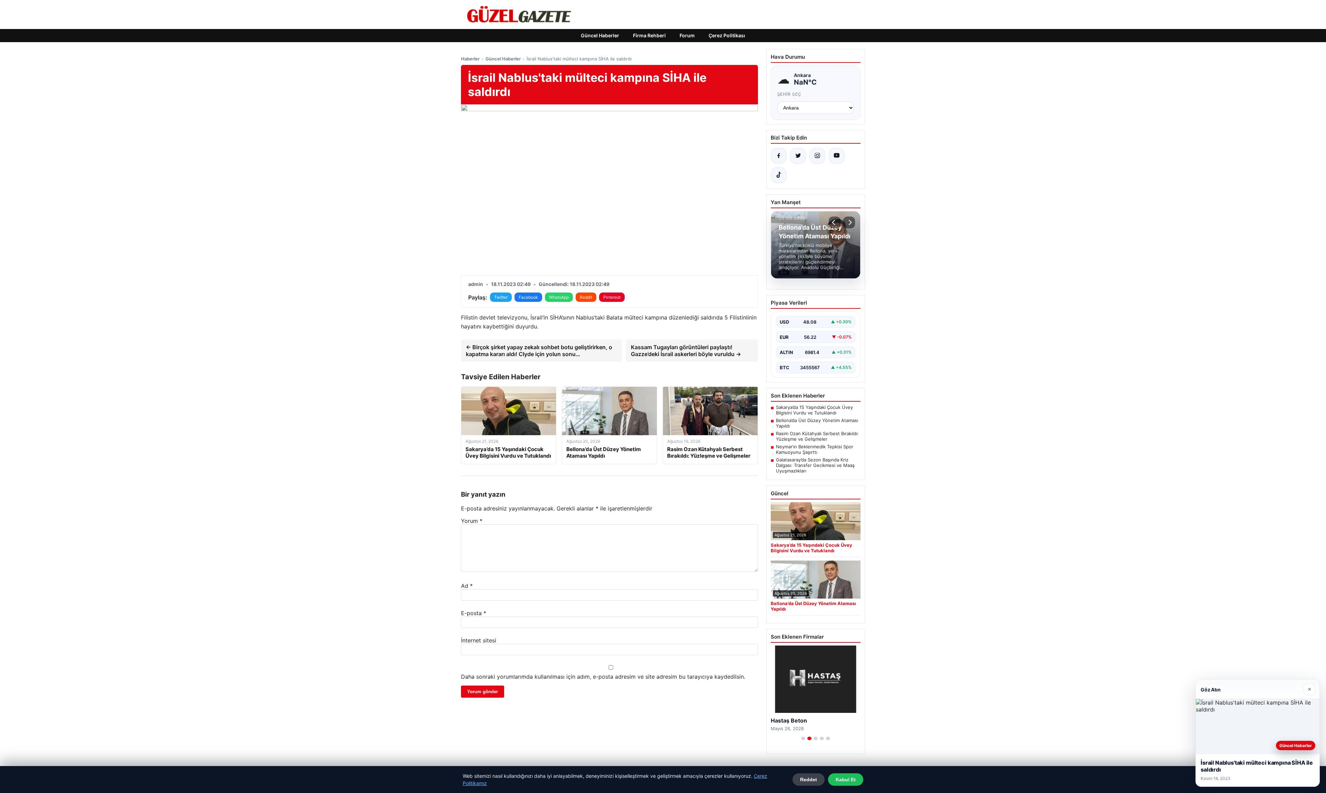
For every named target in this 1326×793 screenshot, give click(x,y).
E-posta (473, 613)
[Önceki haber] (834, 222)
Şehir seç (789, 94)
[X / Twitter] (798, 156)
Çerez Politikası (727, 35)
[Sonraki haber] (849, 222)
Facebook (528, 297)
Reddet (808, 779)
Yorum (471, 520)
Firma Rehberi (649, 35)
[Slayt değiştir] (803, 738)
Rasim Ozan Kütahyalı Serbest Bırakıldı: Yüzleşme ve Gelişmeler (817, 436)
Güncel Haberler (600, 35)
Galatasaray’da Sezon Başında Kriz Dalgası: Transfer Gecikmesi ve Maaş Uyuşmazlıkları (815, 465)
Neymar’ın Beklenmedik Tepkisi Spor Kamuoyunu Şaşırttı (814, 449)
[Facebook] (779, 156)
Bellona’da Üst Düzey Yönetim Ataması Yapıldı (817, 423)
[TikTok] (779, 175)
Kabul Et (846, 779)
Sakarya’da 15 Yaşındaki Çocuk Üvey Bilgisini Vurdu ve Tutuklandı (814, 409)
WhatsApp (559, 297)
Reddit (586, 297)
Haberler (470, 58)
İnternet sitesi (478, 640)
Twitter (501, 297)
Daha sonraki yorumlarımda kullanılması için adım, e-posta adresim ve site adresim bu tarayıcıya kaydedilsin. (603, 676)
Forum (687, 35)
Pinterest (612, 297)
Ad (467, 585)
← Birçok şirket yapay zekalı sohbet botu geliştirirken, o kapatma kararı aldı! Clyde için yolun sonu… (539, 350)
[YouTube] (837, 156)
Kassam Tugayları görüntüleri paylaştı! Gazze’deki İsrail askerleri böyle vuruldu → (686, 350)
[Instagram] (817, 156)
